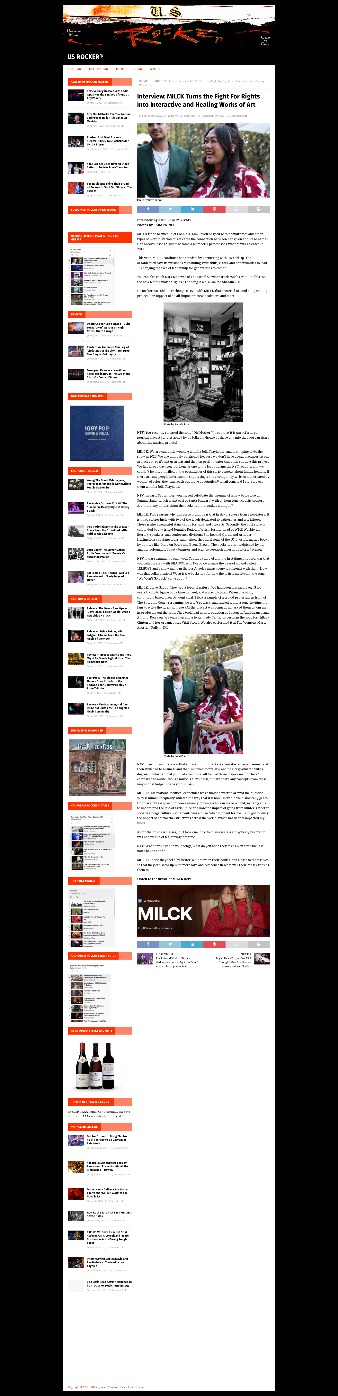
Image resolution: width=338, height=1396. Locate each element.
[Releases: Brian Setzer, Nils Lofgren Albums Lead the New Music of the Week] (76, 636)
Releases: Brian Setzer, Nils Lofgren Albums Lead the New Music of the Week (106, 635)
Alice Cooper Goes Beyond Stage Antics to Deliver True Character (108, 165)
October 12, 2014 (98, 1270)
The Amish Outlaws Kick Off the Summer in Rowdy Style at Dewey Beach (108, 507)
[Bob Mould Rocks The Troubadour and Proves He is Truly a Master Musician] (76, 118)
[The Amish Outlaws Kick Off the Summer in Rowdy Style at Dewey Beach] (76, 508)
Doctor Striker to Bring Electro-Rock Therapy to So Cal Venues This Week (107, 1140)
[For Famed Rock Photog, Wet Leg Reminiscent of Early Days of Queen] (76, 577)
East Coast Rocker (84, 471)
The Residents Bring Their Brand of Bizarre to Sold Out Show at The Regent (109, 187)
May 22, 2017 (96, 1247)
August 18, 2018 (98, 172)
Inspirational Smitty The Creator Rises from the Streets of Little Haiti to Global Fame (108, 530)
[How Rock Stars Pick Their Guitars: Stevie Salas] (76, 1216)
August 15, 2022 (98, 584)
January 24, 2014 (98, 1290)
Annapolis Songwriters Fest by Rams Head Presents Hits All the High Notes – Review (107, 1166)
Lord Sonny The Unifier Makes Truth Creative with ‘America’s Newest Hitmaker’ (106, 553)
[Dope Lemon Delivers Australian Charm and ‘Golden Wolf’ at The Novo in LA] (76, 1194)
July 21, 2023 (96, 643)
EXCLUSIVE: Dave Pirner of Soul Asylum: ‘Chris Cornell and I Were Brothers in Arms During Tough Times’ (108, 1238)
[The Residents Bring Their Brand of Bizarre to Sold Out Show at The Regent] (76, 188)
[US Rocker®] (169, 46)
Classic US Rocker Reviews (90, 81)
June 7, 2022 (96, 103)
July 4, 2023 (95, 693)
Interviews (98, 68)
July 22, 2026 (96, 492)
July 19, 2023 (96, 666)
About (155, 68)
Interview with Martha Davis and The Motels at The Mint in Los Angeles (107, 1262)
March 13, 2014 (97, 1220)
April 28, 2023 (96, 538)
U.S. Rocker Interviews (210, 115)
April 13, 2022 (96, 126)
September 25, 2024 (154, 115)
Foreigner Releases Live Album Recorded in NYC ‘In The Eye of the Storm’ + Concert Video (108, 374)
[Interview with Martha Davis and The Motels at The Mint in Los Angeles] (76, 1262)
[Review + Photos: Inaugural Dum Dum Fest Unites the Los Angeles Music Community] (76, 709)
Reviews (74, 68)
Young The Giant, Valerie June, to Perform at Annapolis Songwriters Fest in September (109, 484)
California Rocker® (85, 599)
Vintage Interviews (84, 1127)
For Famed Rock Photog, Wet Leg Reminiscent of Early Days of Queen (108, 576)
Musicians (189, 115)
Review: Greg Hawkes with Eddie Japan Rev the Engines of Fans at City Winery (108, 94)
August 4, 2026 (97, 382)
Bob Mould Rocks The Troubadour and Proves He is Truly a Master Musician (109, 118)
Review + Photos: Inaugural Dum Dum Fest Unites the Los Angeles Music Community (108, 708)
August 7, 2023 (97, 620)
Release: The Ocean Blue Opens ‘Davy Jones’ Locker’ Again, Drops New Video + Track (108, 612)
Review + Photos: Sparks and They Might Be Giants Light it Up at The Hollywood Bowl (109, 658)
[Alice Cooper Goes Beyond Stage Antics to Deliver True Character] (76, 168)
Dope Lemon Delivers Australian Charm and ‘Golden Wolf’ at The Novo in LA (107, 1193)
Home (120, 68)
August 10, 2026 (98, 335)
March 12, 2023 (97, 561)
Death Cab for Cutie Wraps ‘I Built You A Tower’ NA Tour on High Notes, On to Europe (108, 327)
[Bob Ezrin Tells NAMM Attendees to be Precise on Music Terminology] (76, 1286)
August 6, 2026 (97, 359)
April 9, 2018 (96, 195)
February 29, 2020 (99, 149)
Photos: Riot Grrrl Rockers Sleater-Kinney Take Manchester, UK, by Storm (108, 141)
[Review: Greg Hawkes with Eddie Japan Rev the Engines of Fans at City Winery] (76, 95)
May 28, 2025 (96, 1201)
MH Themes (138, 1387)
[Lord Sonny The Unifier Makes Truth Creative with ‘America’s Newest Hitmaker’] (76, 554)
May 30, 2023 (96, 515)
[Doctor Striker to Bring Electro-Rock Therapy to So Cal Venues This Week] (76, 1140)
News (137, 68)
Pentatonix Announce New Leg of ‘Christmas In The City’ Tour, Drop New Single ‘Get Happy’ (108, 351)
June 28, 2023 (96, 716)
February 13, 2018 (99, 1148)
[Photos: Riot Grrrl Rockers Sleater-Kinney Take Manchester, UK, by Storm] (76, 141)
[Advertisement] (169, 1346)
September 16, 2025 (100, 1174)
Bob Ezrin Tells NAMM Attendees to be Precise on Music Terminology (109, 1283)
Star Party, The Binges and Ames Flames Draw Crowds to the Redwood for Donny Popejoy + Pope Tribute (108, 683)
